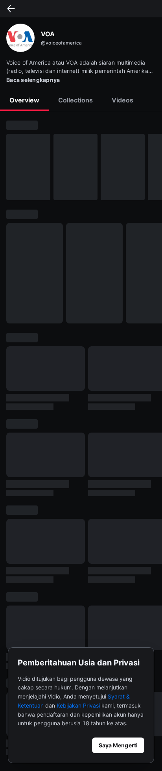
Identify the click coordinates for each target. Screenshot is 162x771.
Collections (75, 100)
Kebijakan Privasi (78, 705)
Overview (24, 100)
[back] (11, 8)
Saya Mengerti (118, 745)
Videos (122, 100)
